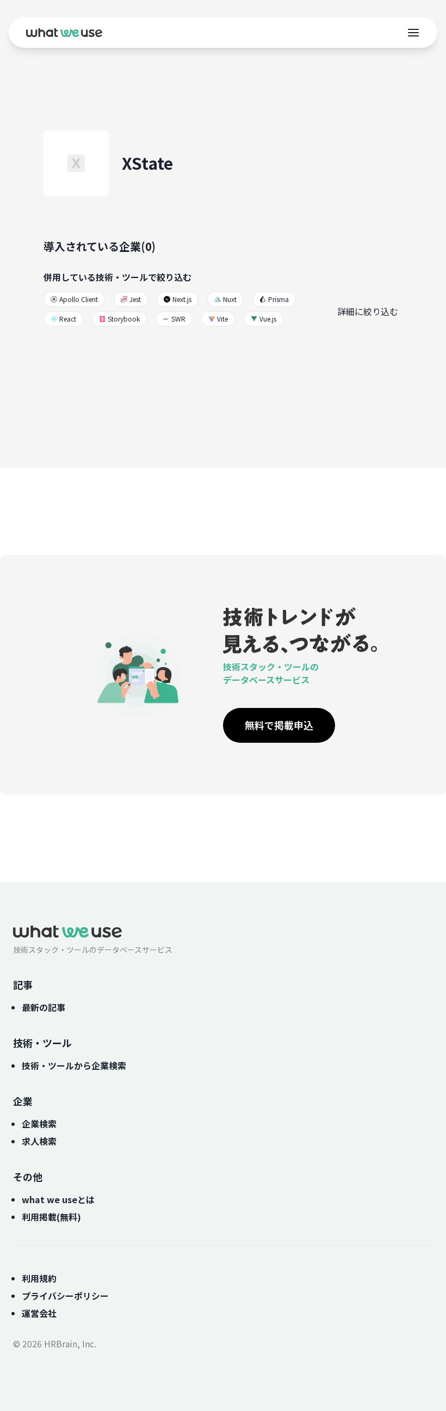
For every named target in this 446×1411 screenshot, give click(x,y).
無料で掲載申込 (279, 725)
